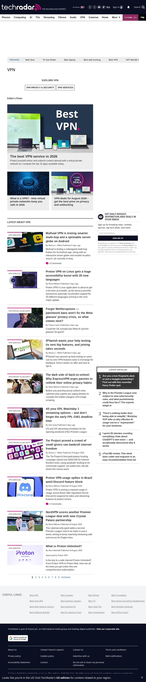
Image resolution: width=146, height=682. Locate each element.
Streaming (49, 17)
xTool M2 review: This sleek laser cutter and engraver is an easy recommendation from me (119, 456)
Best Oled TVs (95, 606)
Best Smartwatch (96, 612)
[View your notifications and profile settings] (128, 7)
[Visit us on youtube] (99, 7)
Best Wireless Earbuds (122, 606)
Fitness (62, 17)
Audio (73, 17)
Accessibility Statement (19, 662)
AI (31, 17)
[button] (139, 7)
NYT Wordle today (135, 59)
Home (105, 17)
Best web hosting (92, 59)
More (114, 17)
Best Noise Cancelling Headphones (128, 601)
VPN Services (15, 235)
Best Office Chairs (119, 612)
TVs (38, 17)
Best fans (30, 59)
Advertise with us (81, 656)
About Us (12, 649)
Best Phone (93, 595)
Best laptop (69, 59)
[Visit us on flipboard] (103, 7)
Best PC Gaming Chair (71, 612)
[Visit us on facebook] (90, 7)
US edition (63, 677)
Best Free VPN (36, 601)
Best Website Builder (40, 612)
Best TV (91, 601)
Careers (44, 662)
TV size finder (49, 59)
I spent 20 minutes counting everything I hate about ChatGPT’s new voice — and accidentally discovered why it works (119, 439)
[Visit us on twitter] (94, 7)
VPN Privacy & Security (19, 311)
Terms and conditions (116, 649)
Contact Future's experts (52, 649)
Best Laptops (67, 595)
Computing (20, 17)
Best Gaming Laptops (71, 601)
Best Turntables (118, 595)
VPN (82, 17)
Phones (6, 17)
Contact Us (78, 649)
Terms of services (125, 243)
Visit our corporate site (108, 629)
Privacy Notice (128, 245)
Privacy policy (14, 656)
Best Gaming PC (68, 606)
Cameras (93, 17)
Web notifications (114, 656)
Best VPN (113, 59)
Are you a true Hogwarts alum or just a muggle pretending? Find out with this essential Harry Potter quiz (119, 381)
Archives (65, 577)
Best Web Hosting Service (42, 606)
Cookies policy (47, 656)
